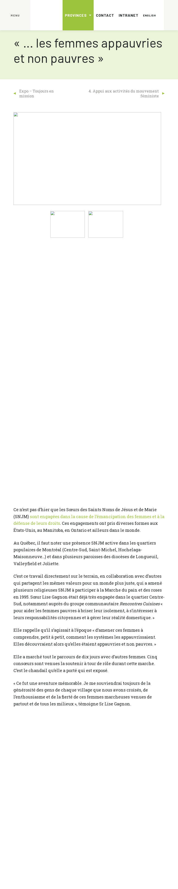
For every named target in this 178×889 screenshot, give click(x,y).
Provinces (76, 15)
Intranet (128, 15)
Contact (105, 15)
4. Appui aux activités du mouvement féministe (124, 93)
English (149, 15)
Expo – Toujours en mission (36, 93)
